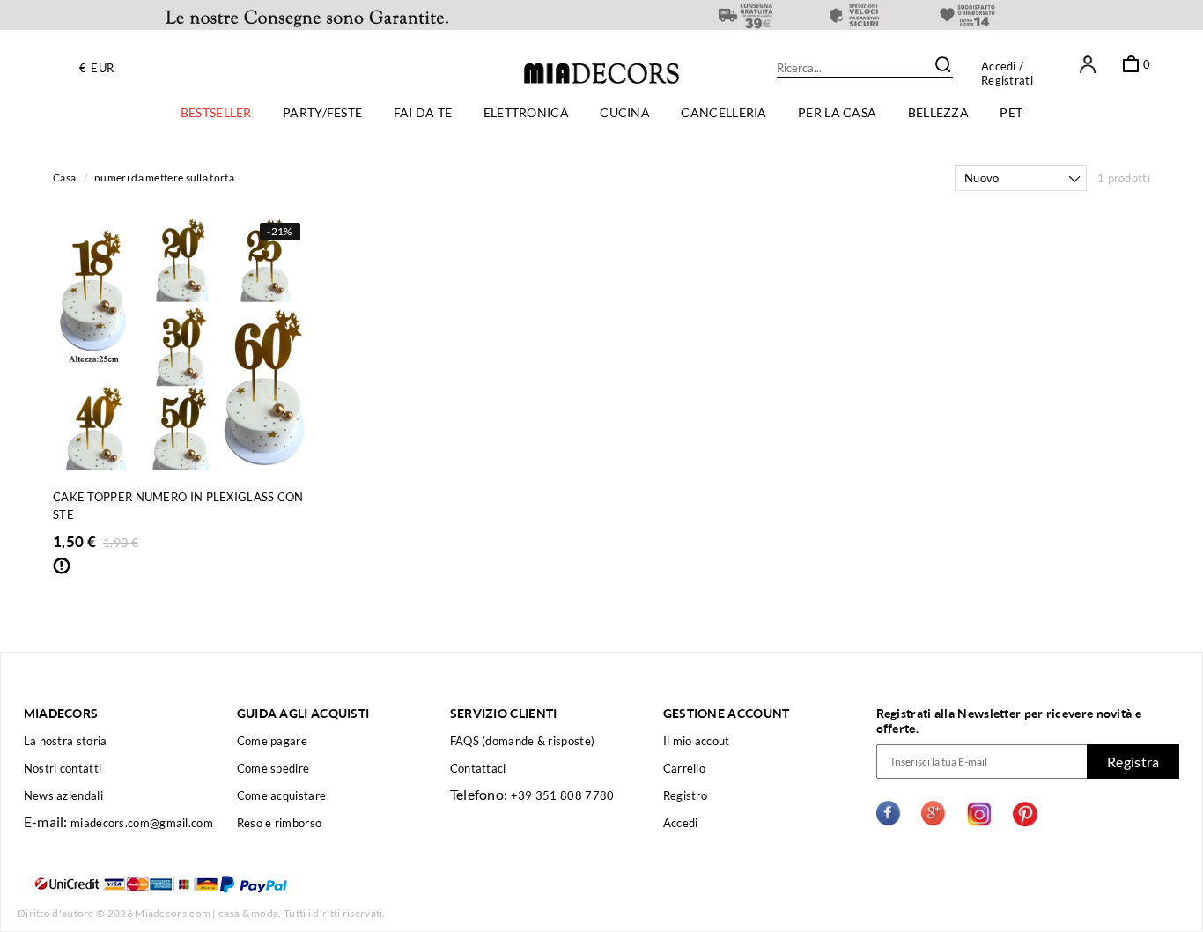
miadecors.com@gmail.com (141, 823)
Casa (64, 177)
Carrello (684, 768)
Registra (1133, 761)
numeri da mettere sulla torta (164, 177)
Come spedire (273, 768)
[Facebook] (889, 816)
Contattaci (478, 768)
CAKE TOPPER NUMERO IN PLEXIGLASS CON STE (178, 505)
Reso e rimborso (279, 823)
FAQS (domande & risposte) (522, 741)
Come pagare (272, 741)
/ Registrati (1007, 73)
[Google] (934, 816)
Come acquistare (282, 795)
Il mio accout (696, 741)
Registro (685, 795)
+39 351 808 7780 (563, 795)
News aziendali (63, 795)
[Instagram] (979, 816)
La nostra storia (65, 741)
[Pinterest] (1025, 816)
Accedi (998, 66)
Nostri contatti (63, 768)
